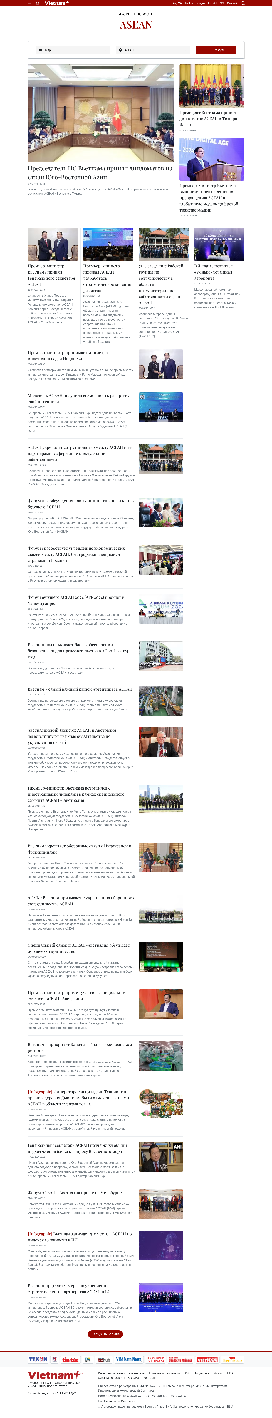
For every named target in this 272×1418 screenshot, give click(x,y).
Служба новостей (110, 1378)
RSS (186, 1373)
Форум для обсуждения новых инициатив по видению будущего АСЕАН (81, 503)
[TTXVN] (38, 1360)
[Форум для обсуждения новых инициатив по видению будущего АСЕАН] (161, 512)
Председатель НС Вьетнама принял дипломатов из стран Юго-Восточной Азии (100, 172)
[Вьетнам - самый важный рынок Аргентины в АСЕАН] (161, 701)
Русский (232, 3)
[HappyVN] (232, 1360)
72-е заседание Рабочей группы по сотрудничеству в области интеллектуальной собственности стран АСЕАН (161, 284)
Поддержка (201, 1373)
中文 (222, 3)
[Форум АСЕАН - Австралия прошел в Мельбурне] (161, 1204)
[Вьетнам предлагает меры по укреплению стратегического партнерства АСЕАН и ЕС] (161, 1297)
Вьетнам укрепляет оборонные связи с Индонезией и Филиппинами (79, 849)
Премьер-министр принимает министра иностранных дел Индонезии (68, 355)
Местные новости (136, 14)
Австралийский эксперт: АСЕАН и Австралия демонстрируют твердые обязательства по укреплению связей (72, 736)
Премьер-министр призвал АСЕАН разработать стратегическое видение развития (107, 278)
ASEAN (136, 24)
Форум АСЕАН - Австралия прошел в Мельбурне (75, 1192)
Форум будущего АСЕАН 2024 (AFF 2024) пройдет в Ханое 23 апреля (76, 600)
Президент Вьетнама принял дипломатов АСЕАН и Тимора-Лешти (209, 118)
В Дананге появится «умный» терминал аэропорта (213, 272)
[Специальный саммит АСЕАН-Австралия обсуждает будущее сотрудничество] (161, 957)
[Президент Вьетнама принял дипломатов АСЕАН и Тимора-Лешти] (211, 85)
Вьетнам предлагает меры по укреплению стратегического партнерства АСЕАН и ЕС (69, 1288)
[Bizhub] (104, 1360)
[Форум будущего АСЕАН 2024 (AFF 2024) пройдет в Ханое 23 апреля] (161, 609)
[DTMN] (180, 1360)
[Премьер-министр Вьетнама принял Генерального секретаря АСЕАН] (53, 244)
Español (212, 3)
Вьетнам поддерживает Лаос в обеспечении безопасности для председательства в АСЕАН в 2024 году (78, 650)
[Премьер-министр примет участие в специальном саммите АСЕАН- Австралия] (161, 1004)
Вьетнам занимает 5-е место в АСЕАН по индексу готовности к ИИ (80, 1237)
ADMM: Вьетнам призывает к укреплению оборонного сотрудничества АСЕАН (81, 900)
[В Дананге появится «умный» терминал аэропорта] (219, 244)
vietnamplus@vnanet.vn (120, 1401)
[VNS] (129, 1360)
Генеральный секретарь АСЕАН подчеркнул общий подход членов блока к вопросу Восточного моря (77, 1148)
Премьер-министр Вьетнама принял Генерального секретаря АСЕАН (51, 275)
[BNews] (88, 1360)
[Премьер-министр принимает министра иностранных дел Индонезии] (161, 364)
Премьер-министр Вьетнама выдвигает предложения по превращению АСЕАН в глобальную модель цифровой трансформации (208, 198)
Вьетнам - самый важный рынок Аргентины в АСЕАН (80, 689)
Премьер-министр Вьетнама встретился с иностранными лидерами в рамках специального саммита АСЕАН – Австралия (76, 794)
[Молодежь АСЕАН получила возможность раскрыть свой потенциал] (161, 407)
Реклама (133, 1378)
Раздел (219, 50)
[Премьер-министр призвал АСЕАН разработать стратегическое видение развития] (108, 244)
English (189, 3)
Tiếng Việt (176, 3)
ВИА (230, 1373)
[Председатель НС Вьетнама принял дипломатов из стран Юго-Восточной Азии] (101, 113)
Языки (218, 1373)
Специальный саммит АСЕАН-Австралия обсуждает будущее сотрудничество (79, 948)
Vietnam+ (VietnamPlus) (57, 3)
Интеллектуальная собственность (121, 1373)
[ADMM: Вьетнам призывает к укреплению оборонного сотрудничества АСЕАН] (161, 909)
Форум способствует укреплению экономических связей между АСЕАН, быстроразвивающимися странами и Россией (76, 554)
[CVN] (155, 1360)
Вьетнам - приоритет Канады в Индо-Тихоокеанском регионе (80, 1047)
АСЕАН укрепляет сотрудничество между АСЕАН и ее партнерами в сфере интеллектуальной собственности (80, 453)
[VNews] (54, 1360)
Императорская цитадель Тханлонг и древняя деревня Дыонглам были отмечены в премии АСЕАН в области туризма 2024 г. (80, 1098)
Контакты (149, 1378)
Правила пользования (164, 1373)
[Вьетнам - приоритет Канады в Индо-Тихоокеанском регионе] (161, 1056)
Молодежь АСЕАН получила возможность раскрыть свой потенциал (78, 398)
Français (200, 3)
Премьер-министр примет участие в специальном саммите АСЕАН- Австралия (77, 995)
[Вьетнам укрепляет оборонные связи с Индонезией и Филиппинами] (161, 857)
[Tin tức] (70, 1360)
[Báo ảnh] (207, 1360)
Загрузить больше (106, 1334)
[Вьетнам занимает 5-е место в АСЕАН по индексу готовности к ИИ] (161, 1245)
